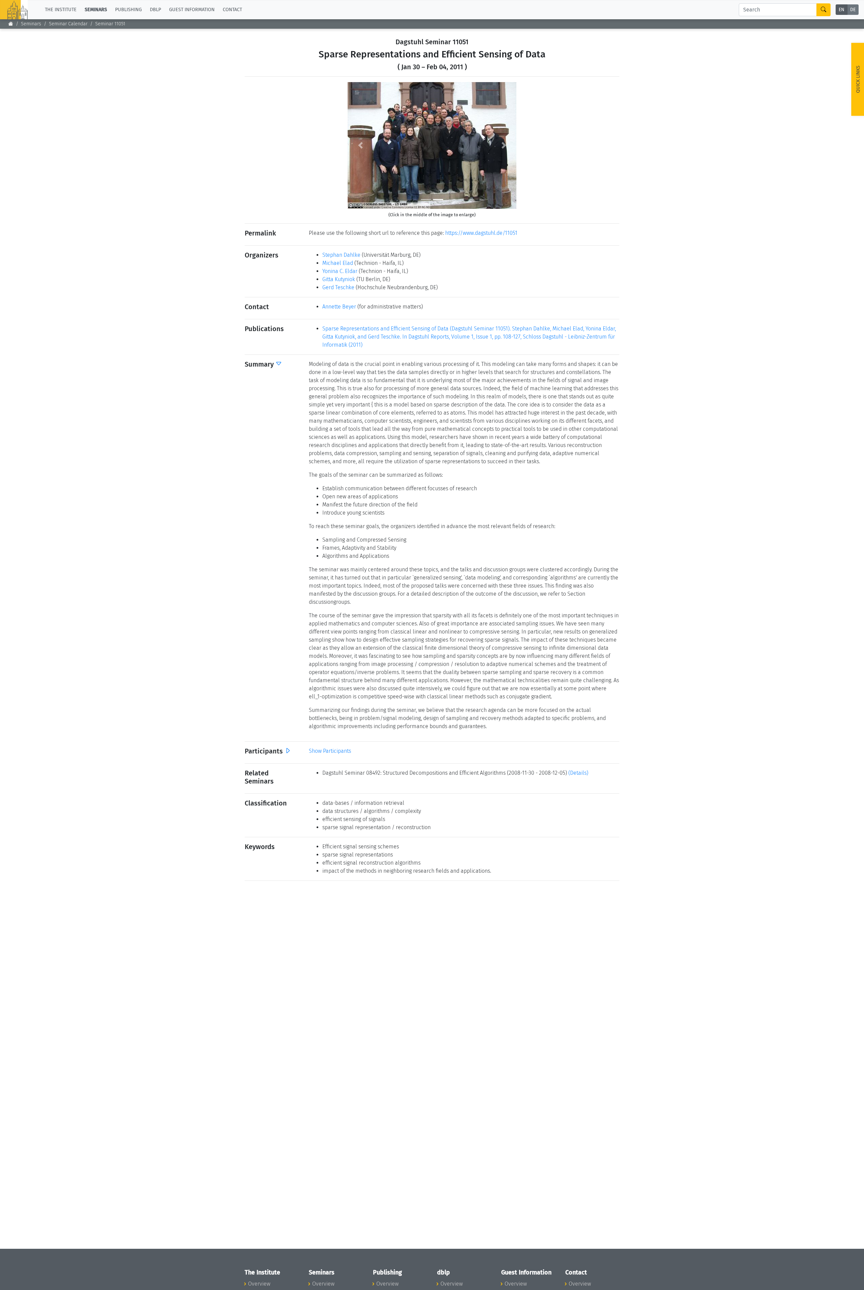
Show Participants (330, 751)
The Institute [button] (61, 10)
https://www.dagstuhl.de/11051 (481, 233)
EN (841, 10)
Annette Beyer (339, 306)
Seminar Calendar (68, 24)
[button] (360, 145)
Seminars (31, 24)
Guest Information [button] (192, 10)
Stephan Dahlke (341, 255)
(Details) (578, 773)
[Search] (823, 9)
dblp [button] (155, 10)
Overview (259, 1284)
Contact (232, 10)
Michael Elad (337, 263)
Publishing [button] (128, 10)
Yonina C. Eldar (339, 271)
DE (853, 10)
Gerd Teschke (338, 287)
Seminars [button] (96, 10)
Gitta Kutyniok (338, 279)
